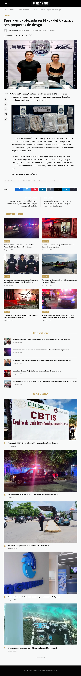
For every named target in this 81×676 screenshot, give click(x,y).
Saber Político (53, 181)
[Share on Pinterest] (23, 35)
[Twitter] (6, 104)
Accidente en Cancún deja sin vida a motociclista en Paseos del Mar (59, 281)
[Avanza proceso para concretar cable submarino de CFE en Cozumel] (40, 624)
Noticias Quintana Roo (13, 181)
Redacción (14, 30)
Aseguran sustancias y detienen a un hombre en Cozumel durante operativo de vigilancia (21, 281)
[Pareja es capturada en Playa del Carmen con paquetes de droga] (40, 64)
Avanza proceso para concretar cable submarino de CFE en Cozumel (32, 648)
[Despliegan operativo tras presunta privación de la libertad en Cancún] (40, 471)
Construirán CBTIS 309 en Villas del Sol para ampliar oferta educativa (33, 443)
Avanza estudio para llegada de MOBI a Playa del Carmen (28, 546)
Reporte (7, 15)
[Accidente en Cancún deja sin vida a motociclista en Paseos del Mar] (59, 264)
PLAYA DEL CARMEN (29, 181)
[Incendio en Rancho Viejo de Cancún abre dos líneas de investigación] (59, 228)
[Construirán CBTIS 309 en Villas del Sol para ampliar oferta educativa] (40, 420)
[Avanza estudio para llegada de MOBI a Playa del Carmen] (40, 522)
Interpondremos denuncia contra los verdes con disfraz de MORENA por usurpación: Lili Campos (57, 203)
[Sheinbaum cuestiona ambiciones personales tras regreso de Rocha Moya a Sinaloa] (7, 362)
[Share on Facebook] (16, 35)
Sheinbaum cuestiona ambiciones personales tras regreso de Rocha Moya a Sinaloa (42, 360)
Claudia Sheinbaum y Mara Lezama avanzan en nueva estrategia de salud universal (41, 339)
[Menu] (6, 3)
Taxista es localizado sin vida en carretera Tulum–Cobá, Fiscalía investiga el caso (19, 246)
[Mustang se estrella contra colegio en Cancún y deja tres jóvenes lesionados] (21, 299)
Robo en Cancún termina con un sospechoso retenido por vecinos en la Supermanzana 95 (58, 316)
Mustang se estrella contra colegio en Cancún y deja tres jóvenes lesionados (21, 316)
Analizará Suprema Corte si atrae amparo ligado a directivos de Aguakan (34, 597)
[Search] (75, 3)
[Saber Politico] (40, 3)
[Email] (6, 114)
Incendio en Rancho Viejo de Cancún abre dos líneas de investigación (58, 246)
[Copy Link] (26, 35)
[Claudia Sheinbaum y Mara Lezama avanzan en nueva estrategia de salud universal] (7, 341)
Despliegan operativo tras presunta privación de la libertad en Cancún (33, 494)
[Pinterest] (6, 109)
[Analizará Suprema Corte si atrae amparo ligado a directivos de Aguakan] (40, 573)
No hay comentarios (39, 30)
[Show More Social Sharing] (30, 35)
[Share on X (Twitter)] (19, 35)
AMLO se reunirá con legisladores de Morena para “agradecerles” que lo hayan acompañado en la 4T (22, 203)
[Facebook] (6, 99)
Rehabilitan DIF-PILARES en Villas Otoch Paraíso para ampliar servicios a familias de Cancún (45, 382)
